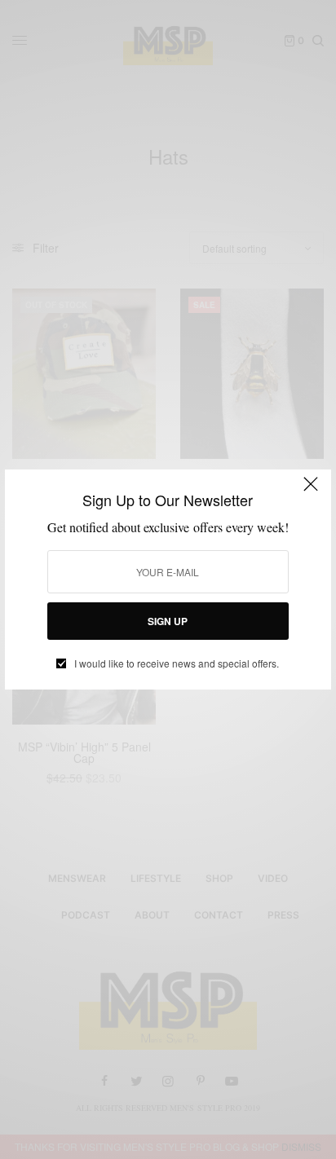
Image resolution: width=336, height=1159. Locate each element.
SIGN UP (168, 621)
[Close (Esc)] (310, 491)
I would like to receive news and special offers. (176, 663)
